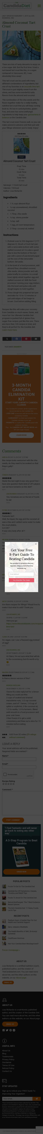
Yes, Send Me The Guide (21, 580)
